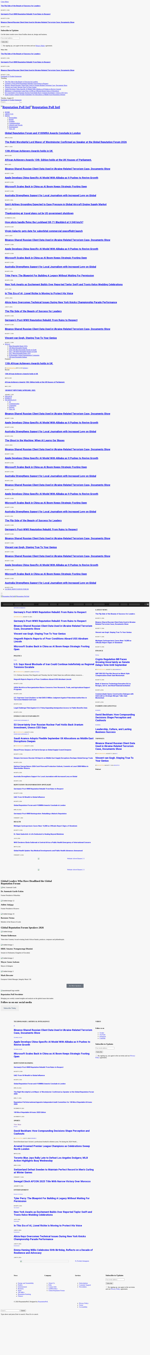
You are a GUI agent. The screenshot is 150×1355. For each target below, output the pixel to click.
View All (12, 129)
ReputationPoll (43, 1301)
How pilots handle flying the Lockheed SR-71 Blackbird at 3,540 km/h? (44, 222)
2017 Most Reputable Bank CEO (20, 353)
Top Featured (16, 1207)
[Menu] (1, 593)
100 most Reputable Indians (18, 357)
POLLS (7, 344)
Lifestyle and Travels (15, 125)
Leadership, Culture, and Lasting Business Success (113, 730)
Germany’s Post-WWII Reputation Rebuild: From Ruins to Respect (25, 14)
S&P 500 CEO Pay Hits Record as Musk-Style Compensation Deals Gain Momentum (112, 674)
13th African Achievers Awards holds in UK (29, 151)
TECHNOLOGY (10, 400)
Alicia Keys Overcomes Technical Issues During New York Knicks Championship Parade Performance (61, 302)
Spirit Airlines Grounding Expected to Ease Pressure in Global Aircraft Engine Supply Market (56, 204)
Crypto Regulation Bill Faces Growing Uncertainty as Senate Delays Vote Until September (112, 662)
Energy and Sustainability (21, 720)
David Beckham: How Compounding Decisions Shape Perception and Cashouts (115, 717)
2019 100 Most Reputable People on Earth (22, 350)
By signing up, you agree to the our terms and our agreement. (27, 46)
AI (10, 402)
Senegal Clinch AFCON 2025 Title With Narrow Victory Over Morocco (52, 1181)
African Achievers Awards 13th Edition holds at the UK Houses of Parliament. (48, 159)
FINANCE (8, 396)
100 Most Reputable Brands (18, 348)
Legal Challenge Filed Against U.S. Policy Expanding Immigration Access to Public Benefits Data (50, 708)
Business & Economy (18, 1194)
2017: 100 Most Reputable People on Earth (23, 351)
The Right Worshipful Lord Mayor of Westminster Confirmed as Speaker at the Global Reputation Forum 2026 (66, 142)
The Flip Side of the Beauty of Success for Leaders (20, 6)
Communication (14, 404)
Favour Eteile (101, 765)
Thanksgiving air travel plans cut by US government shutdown (39, 213)
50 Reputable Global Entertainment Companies (24, 355)
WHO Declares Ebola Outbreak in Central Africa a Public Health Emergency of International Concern (52, 842)
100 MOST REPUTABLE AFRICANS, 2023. (20, 390)
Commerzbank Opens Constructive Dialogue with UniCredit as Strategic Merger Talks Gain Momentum (114, 696)
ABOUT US (9, 114)
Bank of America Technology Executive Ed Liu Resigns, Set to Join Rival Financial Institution (113, 685)
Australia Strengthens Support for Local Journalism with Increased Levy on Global (50, 195)
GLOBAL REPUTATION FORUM (17, 589)
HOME (7, 112)
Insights (116, 765)
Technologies (18, 1037)
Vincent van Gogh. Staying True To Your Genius (20, 87)
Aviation (11, 121)
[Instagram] (19, 1013)
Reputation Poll (11, 368)
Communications (14, 123)
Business (97, 710)
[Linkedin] (3, 1013)
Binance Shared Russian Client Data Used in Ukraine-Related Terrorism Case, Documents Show (37, 22)
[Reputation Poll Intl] (75, 107)
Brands (11, 119)
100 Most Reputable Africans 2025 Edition (30, 1112)
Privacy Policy (40, 46)
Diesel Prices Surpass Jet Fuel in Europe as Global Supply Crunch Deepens (42, 750)
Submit (23, 1310)
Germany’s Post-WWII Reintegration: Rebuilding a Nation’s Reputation (40, 814)
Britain (25, 368)
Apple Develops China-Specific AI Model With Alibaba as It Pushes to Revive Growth (33, 89)
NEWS (7, 116)
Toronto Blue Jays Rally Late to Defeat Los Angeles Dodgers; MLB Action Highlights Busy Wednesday (51, 1159)
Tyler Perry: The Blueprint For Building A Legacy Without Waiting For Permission (49, 275)
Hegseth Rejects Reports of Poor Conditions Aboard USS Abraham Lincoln (42, 679)
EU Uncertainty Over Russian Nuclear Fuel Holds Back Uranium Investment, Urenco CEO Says (36, 93)
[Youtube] (8, 1013)
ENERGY (8, 398)
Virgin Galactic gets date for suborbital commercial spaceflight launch (44, 231)
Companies (12, 405)
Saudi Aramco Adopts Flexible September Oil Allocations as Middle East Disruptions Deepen (35, 94)
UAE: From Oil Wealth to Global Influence (29, 797)
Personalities (13, 118)
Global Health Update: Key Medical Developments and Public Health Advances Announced (48, 851)
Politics (15, 660)
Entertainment (13, 127)
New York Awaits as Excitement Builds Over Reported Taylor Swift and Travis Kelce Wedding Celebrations (64, 284)
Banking (97, 655)
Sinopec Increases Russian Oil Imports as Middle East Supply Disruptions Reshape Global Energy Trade (53, 758)
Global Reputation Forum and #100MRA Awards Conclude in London (43, 133)
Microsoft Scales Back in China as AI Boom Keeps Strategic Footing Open (46, 186)
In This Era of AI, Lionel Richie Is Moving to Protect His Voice (39, 293)
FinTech (11, 407)
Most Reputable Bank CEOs (18, 346)
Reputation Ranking (19, 607)
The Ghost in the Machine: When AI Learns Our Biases (34, 440)
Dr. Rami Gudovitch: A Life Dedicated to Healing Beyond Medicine (39, 834)
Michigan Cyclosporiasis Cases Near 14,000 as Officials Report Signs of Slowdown (32, 91)
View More (17, 1124)
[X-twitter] (14, 1013)
